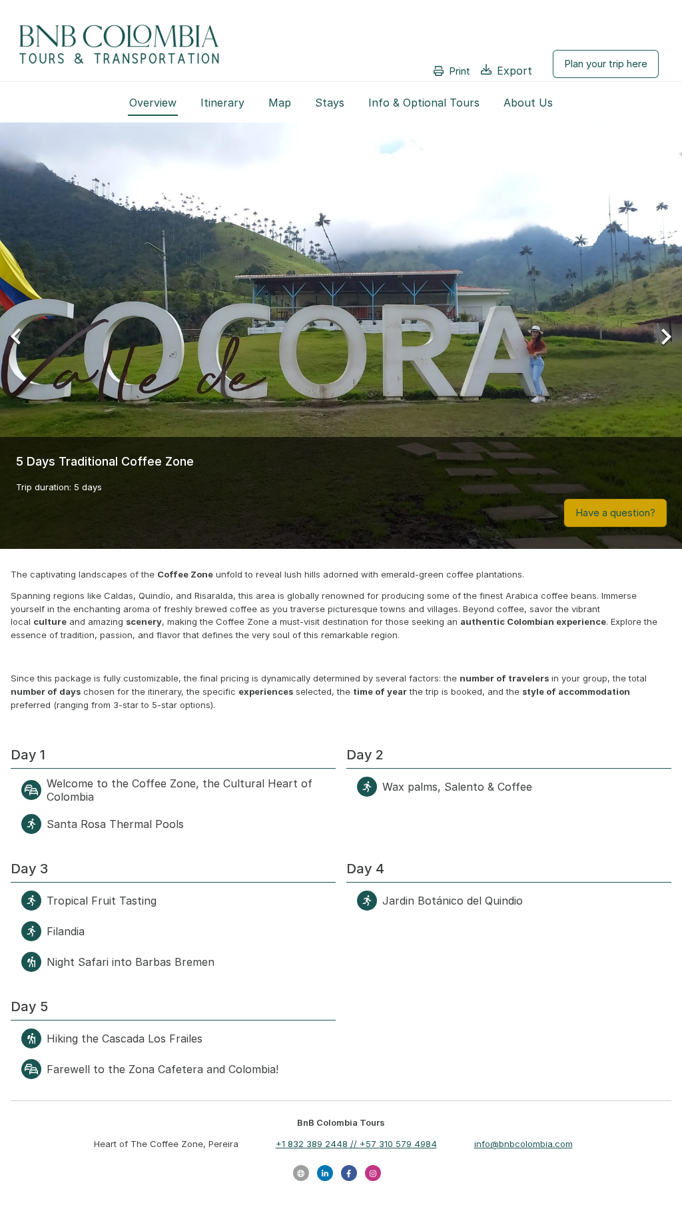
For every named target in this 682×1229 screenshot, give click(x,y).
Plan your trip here (605, 63)
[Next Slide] (661, 335)
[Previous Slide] (21, 335)
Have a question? (615, 512)
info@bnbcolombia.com (523, 1143)
